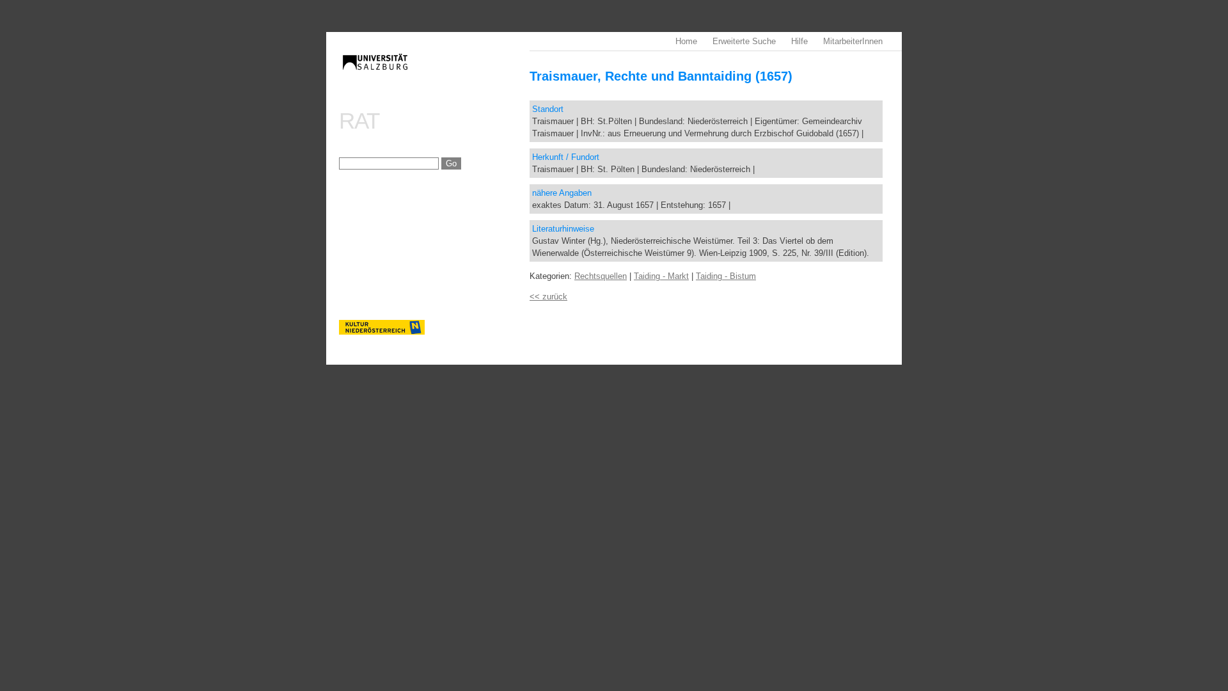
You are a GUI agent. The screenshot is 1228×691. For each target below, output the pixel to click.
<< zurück (548, 296)
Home (686, 41)
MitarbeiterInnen (853, 41)
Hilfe (799, 41)
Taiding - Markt (661, 276)
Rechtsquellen (600, 276)
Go (451, 163)
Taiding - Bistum (726, 276)
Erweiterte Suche (744, 41)
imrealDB (434, 74)
